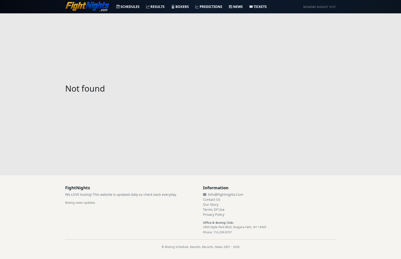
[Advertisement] (200, 46)
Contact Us (211, 199)
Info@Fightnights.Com (225, 194)
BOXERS (182, 6)
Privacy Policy (213, 214)
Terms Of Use (214, 209)
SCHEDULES (130, 6)
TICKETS (260, 6)
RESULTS (157, 6)
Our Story (210, 204)
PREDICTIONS (211, 6)
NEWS (238, 6)
